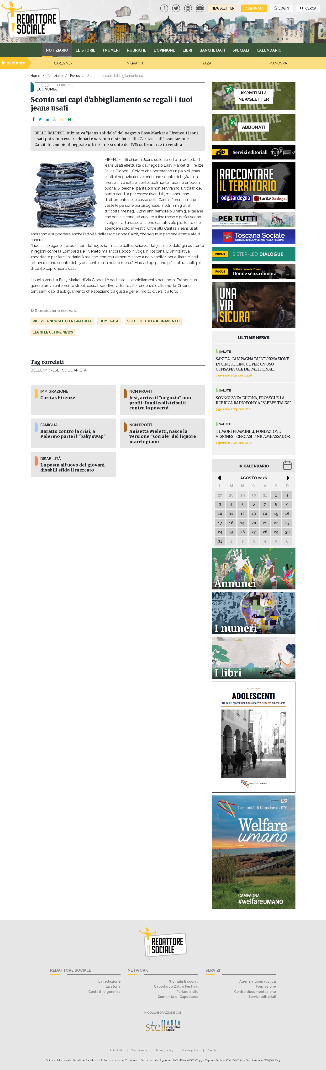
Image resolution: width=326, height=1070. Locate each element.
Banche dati (212, 50)
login (283, 8)
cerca (310, 8)
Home (35, 76)
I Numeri (111, 50)
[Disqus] (118, 552)
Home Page (109, 321)
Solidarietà (74, 370)
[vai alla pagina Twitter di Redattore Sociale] (177, 8)
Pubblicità (116, 1050)
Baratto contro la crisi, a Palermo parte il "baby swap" (72, 434)
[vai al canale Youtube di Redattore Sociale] (200, 8)
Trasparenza (139, 1050)
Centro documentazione (255, 992)
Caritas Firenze (57, 397)
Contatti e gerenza (104, 992)
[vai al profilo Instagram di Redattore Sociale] (189, 8)
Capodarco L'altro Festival (176, 986)
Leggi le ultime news (53, 332)
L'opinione (164, 50)
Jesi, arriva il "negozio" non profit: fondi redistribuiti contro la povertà (160, 402)
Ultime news (254, 337)
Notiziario (57, 50)
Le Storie (85, 50)
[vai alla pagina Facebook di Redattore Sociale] (165, 8)
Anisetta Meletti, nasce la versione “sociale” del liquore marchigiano (162, 436)
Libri (187, 50)
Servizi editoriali (262, 997)
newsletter (222, 8)
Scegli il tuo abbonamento (153, 321)
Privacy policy (164, 1050)
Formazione (266, 986)
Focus (75, 76)
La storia (113, 986)
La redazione (109, 981)
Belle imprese (45, 370)
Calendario (269, 50)
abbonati (254, 8)
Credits (212, 1050)
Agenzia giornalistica (257, 981)
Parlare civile (187, 992)
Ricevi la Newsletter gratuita (62, 321)
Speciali (240, 50)
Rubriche (136, 50)
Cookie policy (190, 1050)
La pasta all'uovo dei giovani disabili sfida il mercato (72, 467)
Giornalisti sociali (183, 981)
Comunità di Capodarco (178, 997)
